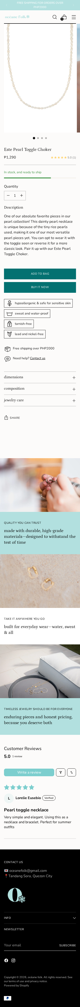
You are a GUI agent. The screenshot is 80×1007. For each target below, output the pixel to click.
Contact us (37, 358)
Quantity (11, 186)
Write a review (29, 772)
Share (15, 418)
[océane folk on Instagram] (13, 961)
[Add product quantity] (22, 195)
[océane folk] (17, 17)
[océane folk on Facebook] (6, 961)
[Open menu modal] (73, 16)
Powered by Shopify (16, 985)
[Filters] (60, 772)
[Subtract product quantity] (8, 195)
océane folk (35, 977)
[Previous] (7, 5)
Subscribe (67, 945)
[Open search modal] (54, 16)
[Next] (73, 5)
